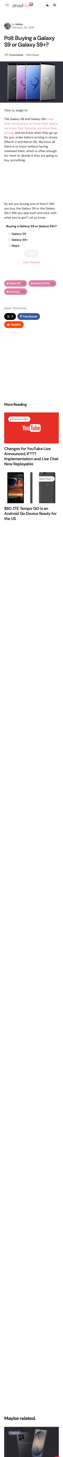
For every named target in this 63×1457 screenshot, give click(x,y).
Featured (14, 1433)
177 (14, 55)
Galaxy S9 (19, 234)
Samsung (17, 291)
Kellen (19, 24)
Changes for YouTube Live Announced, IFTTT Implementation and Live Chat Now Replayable (31, 456)
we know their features (20, 128)
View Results (31, 262)
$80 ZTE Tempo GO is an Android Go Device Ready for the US (30, 513)
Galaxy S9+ (20, 240)
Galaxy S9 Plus (43, 283)
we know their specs (43, 124)
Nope (15, 246)
